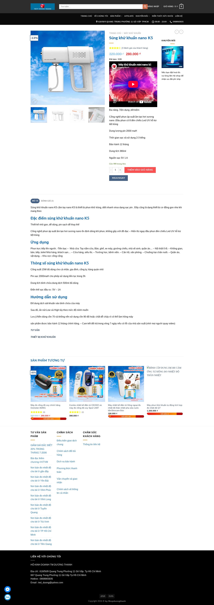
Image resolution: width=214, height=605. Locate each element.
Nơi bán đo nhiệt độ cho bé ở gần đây (41, 469)
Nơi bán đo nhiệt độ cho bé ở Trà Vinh (41, 520)
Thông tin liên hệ (91, 444)
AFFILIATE (128, 16)
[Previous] (35, 67)
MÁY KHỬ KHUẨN (132, 33)
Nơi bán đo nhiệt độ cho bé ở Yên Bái (41, 479)
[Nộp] (145, 6)
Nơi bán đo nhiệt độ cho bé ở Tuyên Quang (41, 509)
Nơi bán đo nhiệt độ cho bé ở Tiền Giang (41, 542)
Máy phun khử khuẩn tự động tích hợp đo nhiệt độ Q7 (164, 406)
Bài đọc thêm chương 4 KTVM (39, 460)
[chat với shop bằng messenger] (7, 589)
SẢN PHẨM (115, 16)
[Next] (99, 67)
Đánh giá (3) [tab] (47, 201)
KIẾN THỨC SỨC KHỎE (162, 16)
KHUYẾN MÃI (142, 16)
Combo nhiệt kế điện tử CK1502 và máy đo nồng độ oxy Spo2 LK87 (85, 406)
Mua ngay (118, 178)
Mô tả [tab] (35, 201)
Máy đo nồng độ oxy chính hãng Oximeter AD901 (45, 406)
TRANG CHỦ (86, 16)
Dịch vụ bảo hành (66, 461)
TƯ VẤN (35, 330)
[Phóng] (34, 101)
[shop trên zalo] (7, 597)
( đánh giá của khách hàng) (135, 48)
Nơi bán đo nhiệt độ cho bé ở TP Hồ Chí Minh (41, 531)
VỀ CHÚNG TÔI (101, 16)
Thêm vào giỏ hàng (140, 170)
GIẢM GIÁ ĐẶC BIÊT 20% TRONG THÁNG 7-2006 (41, 449)
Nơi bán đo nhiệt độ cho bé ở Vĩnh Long (41, 497)
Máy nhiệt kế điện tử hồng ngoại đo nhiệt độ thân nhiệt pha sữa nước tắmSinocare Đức (124, 408)
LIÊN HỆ (178, 16)
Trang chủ (115, 33)
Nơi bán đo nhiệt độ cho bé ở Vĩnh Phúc (41, 488)
